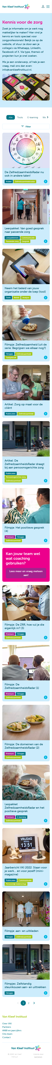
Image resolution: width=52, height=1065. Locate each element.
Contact (6, 1037)
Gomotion (38, 1057)
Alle (11, 117)
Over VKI (7, 1023)
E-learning (32, 117)
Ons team (7, 1033)
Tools (20, 117)
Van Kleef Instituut (16, 6)
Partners (6, 1026)
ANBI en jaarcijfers (11, 1030)
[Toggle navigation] (48, 6)
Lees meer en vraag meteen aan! (26, 573)
